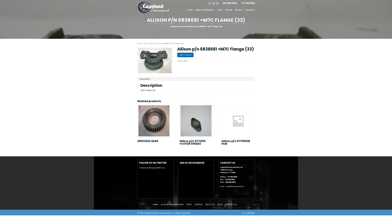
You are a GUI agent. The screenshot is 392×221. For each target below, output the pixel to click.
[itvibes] (252, 213)
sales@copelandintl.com (235, 186)
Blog (220, 204)
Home (190, 10)
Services (228, 10)
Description (144, 79)
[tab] (144, 79)
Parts (220, 10)
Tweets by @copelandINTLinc (152, 167)
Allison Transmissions (204, 10)
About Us (239, 10)
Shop (146, 43)
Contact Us (250, 10)
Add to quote (185, 54)
